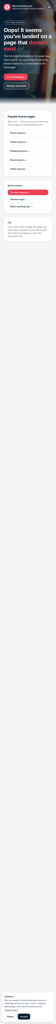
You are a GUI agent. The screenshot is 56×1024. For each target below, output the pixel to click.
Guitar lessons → (19, 142)
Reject (10, 1016)
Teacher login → (19, 199)
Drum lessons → (19, 160)
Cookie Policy (11, 1010)
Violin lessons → (19, 169)
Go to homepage (16, 77)
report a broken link (36, 94)
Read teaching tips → (21, 206)
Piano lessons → (19, 133)
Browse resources (16, 86)
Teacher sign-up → (20, 192)
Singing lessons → (20, 151)
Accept (24, 1016)
